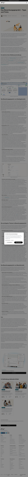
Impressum (12, 240)
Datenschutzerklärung (7, 240)
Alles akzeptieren (18, 242)
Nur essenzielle (9, 242)
